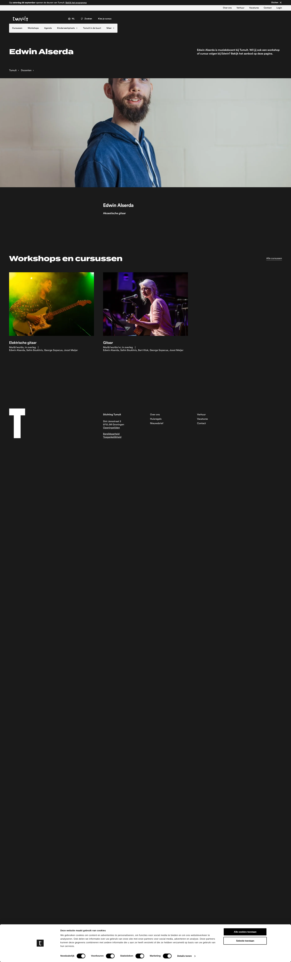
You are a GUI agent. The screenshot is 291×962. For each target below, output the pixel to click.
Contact (268, 8)
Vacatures (254, 8)
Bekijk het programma (76, 2)
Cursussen (17, 28)
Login (279, 8)
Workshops (33, 28)
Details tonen (184, 956)
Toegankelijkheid (112, 437)
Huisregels (156, 419)
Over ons (227, 8)
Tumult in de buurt (92, 28)
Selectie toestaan (245, 940)
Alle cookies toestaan (245, 932)
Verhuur (240, 8)
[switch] (110, 956)
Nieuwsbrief (156, 423)
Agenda (48, 28)
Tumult (13, 70)
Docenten (26, 70)
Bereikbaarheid (111, 434)
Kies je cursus (104, 19)
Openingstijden (111, 428)
